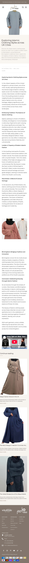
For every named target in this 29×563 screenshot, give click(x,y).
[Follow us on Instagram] (7, 550)
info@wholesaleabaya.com (12, 545)
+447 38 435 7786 (9, 542)
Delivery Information (14, 523)
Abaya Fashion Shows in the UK (9, 396)
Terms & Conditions (14, 527)
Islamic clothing (7, 119)
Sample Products (5, 527)
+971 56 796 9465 (9, 540)
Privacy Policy (13, 525)
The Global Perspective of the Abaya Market (13, 494)
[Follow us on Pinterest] (10, 550)
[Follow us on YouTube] (14, 550)
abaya (19, 160)
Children (3, 523)
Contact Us (12, 529)
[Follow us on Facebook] (3, 550)
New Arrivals (4, 525)
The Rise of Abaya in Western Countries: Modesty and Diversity (13, 445)
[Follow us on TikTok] (17, 550)
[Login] (25, 7)
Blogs (20, 523)
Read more (4, 403)
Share (3, 70)
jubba (6, 129)
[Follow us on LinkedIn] (21, 550)
